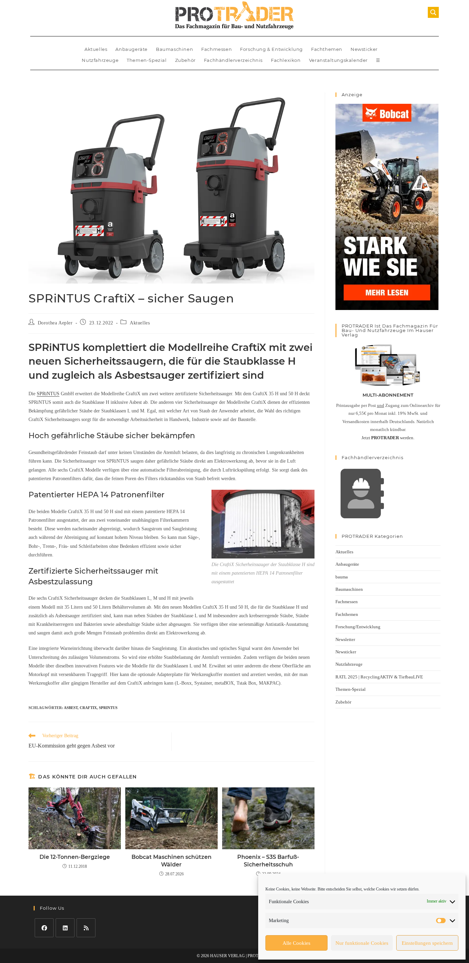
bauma (341, 576)
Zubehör (185, 60)
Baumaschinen (174, 49)
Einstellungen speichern (427, 943)
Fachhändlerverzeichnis (233, 60)
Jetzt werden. (388, 437)
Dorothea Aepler (55, 322)
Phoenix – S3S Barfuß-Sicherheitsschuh (268, 861)
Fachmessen (216, 49)
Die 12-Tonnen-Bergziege (74, 857)
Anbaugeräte (131, 49)
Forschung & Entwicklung (271, 49)
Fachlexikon (286, 60)
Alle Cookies (296, 943)
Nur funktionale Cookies (361, 943)
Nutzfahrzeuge (100, 60)
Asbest (71, 708)
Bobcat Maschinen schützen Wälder (171, 861)
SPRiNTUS (48, 393)
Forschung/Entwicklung (357, 626)
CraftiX (88, 708)
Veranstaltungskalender (338, 60)
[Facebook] (44, 927)
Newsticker (364, 49)
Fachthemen (326, 49)
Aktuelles (95, 49)
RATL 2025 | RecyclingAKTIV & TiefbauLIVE (379, 676)
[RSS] (86, 927)
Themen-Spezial (147, 60)
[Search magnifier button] (433, 12)
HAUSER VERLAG (227, 955)
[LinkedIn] (65, 927)
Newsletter (345, 639)
